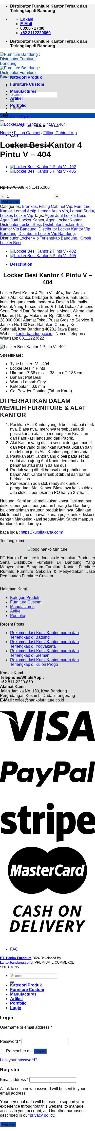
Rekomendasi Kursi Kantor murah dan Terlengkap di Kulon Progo (44, 662)
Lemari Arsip (25, 211)
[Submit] (12, 982)
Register (8, 1124)
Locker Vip (23, 215)
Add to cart (10, 202)
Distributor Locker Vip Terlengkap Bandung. (39, 238)
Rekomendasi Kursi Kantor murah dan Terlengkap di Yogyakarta (44, 644)
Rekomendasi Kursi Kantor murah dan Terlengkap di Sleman (44, 653)
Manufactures (23, 91)
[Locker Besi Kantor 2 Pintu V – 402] (43, 167)
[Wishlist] (2, 121)
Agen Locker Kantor (63, 220)
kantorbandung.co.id (34, 334)
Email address (14, 1079)
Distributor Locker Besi (20, 224)
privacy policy (42, 1115)
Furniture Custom (27, 84)
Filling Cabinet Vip (60, 133)
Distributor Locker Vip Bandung (46, 233)
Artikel (16, 98)
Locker (6, 215)
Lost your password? (18, 1060)
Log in (40, 1051)
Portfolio (18, 105)
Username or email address (26, 1027)
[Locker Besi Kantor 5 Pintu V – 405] (43, 171)
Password (10, 1041)
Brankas (29, 206)
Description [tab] (21, 264)
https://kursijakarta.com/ (42, 532)
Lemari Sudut (82, 211)
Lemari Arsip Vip (53, 211)
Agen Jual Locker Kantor (22, 220)
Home (5, 133)
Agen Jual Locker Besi (65, 215)
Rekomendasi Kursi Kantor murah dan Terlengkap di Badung (44, 635)
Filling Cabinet (27, 133)
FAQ (14, 949)
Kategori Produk (26, 77)
